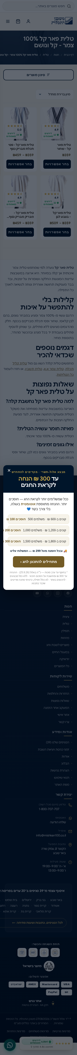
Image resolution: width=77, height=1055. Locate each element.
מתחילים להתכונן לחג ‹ (38, 562)
